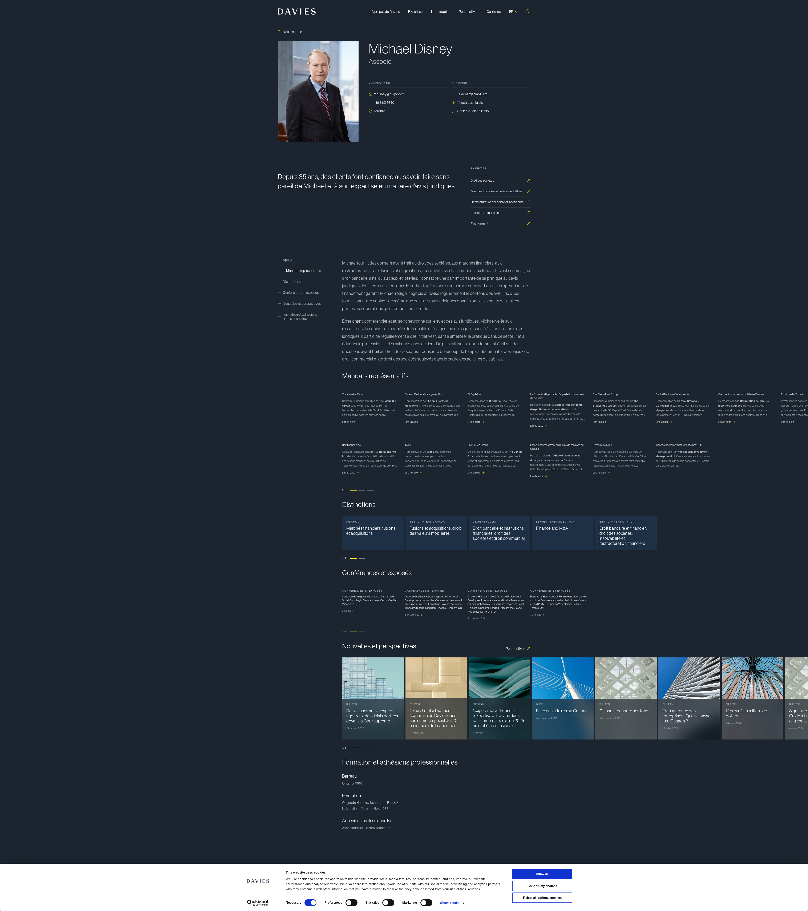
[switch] (351, 902)
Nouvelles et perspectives (302, 303)
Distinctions (292, 281)
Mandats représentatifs (303, 271)
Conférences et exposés (301, 292)
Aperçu (288, 260)
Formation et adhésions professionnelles (300, 317)
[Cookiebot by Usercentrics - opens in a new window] (257, 903)
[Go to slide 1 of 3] (353, 490)
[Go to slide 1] (353, 558)
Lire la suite (348, 421)
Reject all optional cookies (542, 897)
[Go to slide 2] (362, 558)
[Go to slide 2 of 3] (361, 490)
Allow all (542, 874)
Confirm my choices (542, 886)
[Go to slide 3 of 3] (370, 490)
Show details (449, 902)
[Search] (528, 11)
